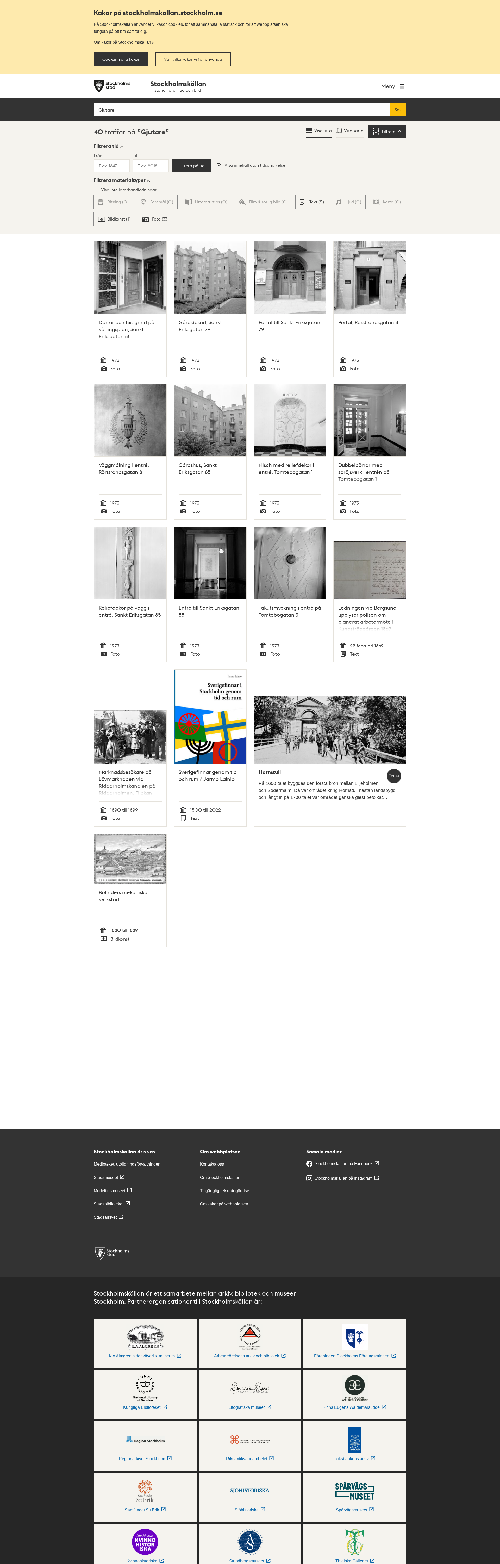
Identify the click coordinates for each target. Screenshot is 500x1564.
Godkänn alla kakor (121, 59)
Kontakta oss (212, 1164)
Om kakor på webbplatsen (224, 1204)
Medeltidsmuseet (109, 1190)
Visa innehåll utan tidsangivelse (254, 165)
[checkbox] (311, 202)
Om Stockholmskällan (220, 1177)
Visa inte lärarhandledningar (129, 189)
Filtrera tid (106, 146)
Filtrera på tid (191, 165)
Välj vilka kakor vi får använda (193, 59)
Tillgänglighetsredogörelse (224, 1190)
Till (135, 155)
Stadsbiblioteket (108, 1204)
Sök (398, 109)
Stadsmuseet (106, 1177)
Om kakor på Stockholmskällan (122, 42)
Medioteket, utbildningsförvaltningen (127, 1164)
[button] (108, 146)
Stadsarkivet (105, 1217)
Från (98, 155)
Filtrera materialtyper (120, 180)
